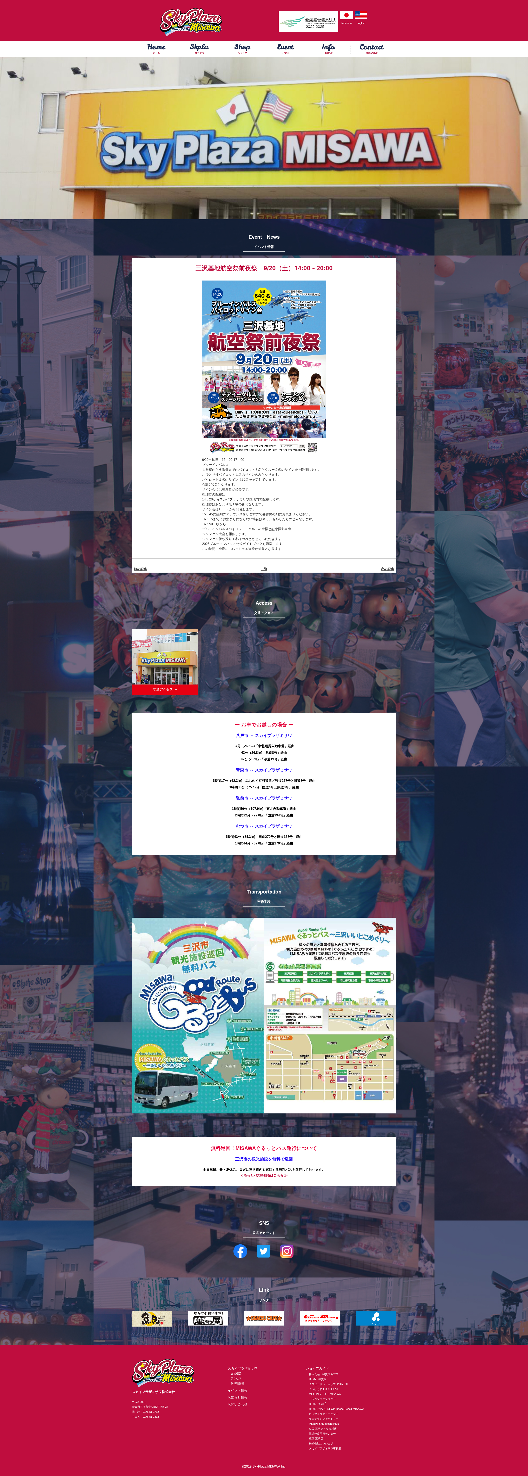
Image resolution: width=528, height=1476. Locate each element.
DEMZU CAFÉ (317, 1404)
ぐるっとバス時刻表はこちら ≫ (264, 1175)
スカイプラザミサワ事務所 (325, 1448)
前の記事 (140, 569)
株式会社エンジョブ (321, 1443)
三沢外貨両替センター (322, 1433)
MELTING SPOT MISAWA (325, 1394)
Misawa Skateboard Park (324, 1423)
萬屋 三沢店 (316, 1438)
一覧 (264, 569)
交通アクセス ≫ (165, 689)
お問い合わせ (238, 1404)
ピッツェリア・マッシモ (323, 1413)
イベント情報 (238, 1390)
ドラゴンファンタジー (322, 1399)
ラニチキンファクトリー (323, 1418)
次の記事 (387, 569)
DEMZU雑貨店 (317, 1379)
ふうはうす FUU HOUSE (324, 1389)
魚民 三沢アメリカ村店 (323, 1428)
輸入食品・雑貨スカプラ (323, 1374)
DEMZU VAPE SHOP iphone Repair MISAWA (336, 1408)
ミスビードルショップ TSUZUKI (328, 1384)
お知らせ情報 (238, 1397)
